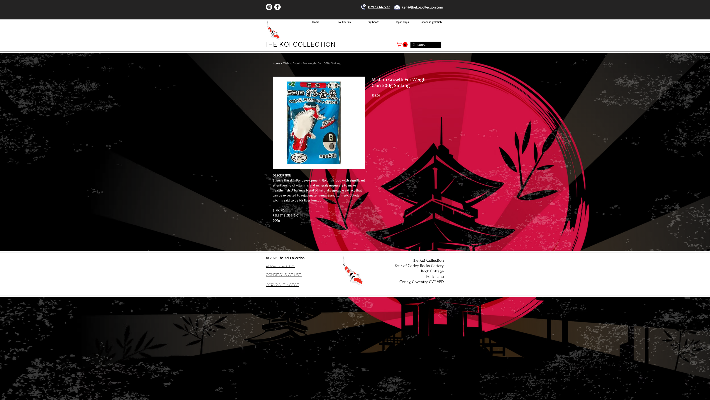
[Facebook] (277, 7)
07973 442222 (379, 7)
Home (276, 63)
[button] (402, 44)
